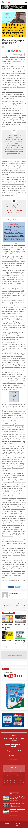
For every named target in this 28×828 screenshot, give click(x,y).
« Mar (4, 787)
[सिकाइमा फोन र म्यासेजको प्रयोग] (20, 619)
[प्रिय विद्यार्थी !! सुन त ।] (7, 635)
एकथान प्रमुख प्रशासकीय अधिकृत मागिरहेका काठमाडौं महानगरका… (17, 798)
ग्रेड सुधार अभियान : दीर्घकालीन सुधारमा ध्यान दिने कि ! (20, 605)
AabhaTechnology (17, 825)
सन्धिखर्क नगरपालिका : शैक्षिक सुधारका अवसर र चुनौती (7, 605)
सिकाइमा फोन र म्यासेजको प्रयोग (14, 751)
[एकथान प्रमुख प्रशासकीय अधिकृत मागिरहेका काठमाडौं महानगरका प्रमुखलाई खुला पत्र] (7, 619)
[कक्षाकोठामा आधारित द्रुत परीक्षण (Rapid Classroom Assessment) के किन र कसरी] (6, 805)
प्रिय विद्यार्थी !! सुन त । (14, 756)
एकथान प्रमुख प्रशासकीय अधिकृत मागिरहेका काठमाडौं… (14, 739)
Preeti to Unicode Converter (14, 656)
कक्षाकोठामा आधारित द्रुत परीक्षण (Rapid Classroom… (14, 745)
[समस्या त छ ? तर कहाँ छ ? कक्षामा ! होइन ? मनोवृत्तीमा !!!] (20, 635)
